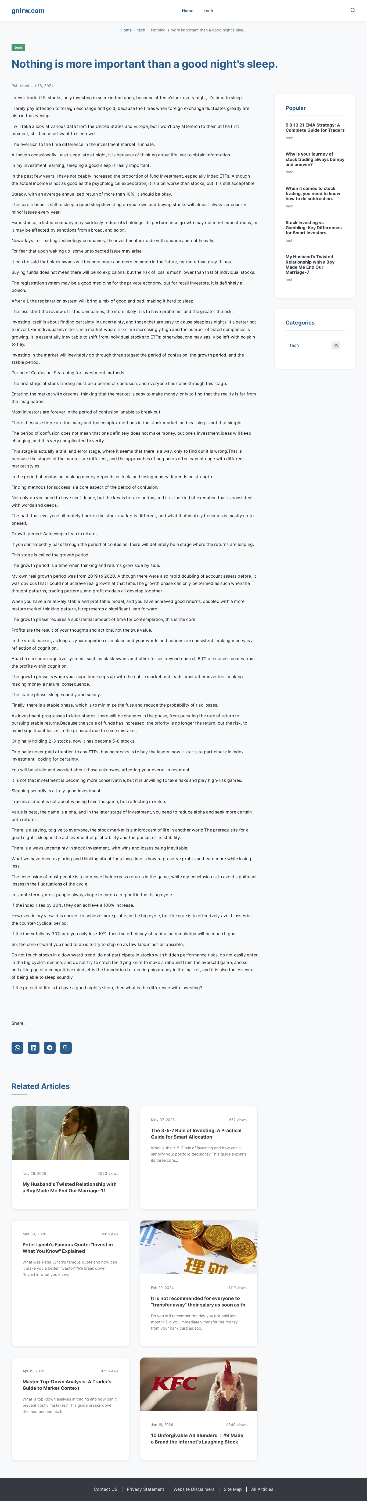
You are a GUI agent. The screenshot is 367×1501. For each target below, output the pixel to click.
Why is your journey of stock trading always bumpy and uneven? (315, 159)
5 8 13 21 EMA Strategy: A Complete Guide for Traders (315, 127)
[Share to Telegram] (50, 1048)
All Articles (262, 1489)
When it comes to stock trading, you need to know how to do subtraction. (313, 193)
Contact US (105, 1489)
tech (208, 10)
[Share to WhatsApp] (17, 1048)
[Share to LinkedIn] (33, 1048)
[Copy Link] (66, 1048)
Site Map (233, 1489)
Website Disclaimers (194, 1489)
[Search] (352, 11)
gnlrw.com (28, 11)
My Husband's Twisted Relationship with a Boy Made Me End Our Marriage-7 (310, 264)
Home (187, 10)
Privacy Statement (145, 1489)
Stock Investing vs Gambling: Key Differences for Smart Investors (314, 227)
